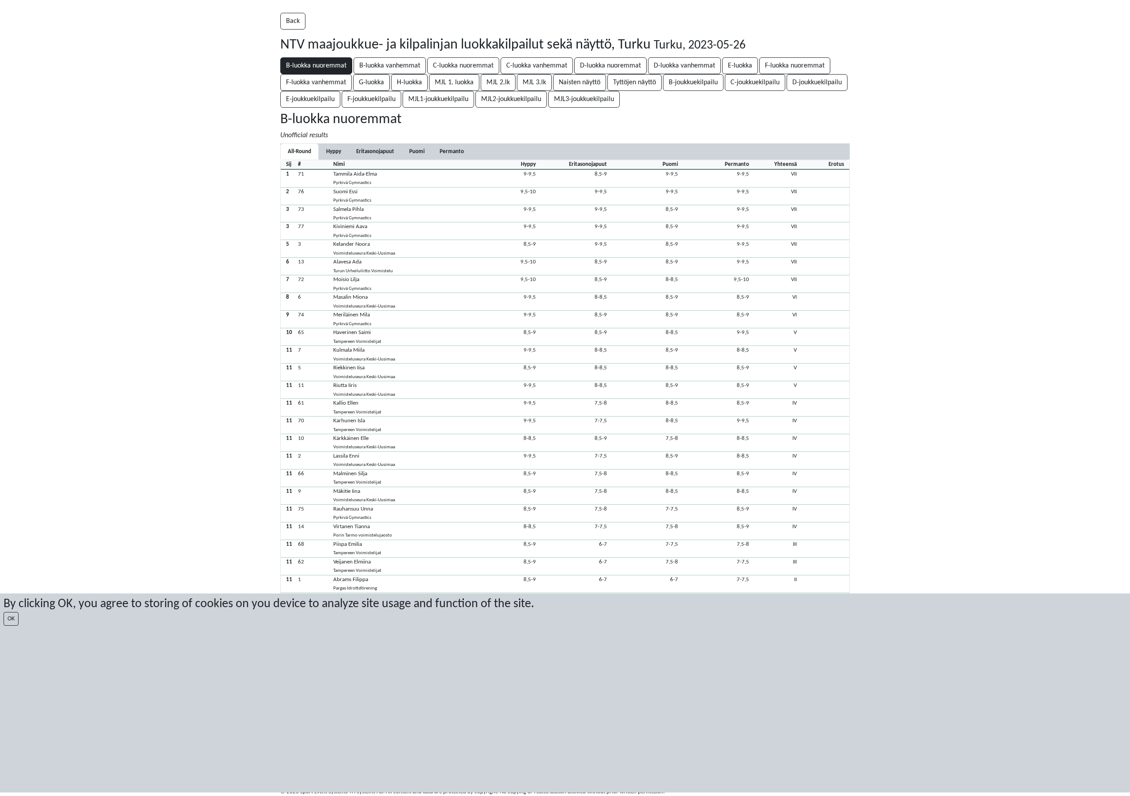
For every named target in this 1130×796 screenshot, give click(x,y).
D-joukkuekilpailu (817, 82)
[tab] (334, 151)
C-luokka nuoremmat (463, 65)
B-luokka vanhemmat (389, 65)
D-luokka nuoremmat (610, 65)
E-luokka (740, 65)
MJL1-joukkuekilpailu (438, 99)
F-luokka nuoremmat (795, 65)
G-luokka (371, 82)
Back (293, 21)
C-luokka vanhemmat (536, 65)
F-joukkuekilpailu (371, 99)
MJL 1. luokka (454, 82)
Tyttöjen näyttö (634, 82)
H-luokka (409, 82)
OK (11, 619)
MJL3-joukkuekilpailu (584, 99)
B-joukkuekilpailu (693, 82)
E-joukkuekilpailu (310, 99)
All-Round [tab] (299, 151)
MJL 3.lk (534, 82)
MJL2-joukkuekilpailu (511, 99)
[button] (565, 178)
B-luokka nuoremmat (316, 65)
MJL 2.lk (498, 82)
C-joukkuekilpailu (755, 82)
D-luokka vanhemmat (684, 65)
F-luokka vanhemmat (316, 82)
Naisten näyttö (579, 82)
